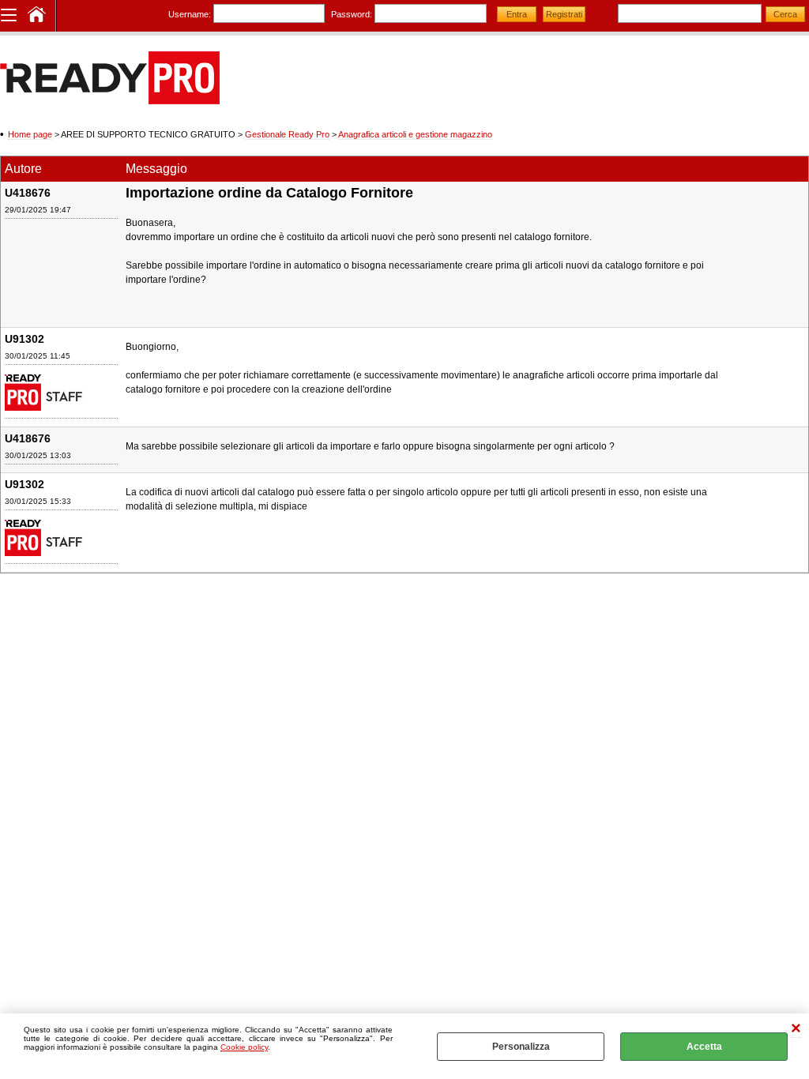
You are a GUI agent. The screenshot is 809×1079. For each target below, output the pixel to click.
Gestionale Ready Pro (287, 134)
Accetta (704, 1046)
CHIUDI (796, 1029)
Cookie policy (244, 1047)
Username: (189, 14)
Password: (351, 14)
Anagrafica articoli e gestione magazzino (415, 134)
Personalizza (521, 1046)
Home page (30, 134)
